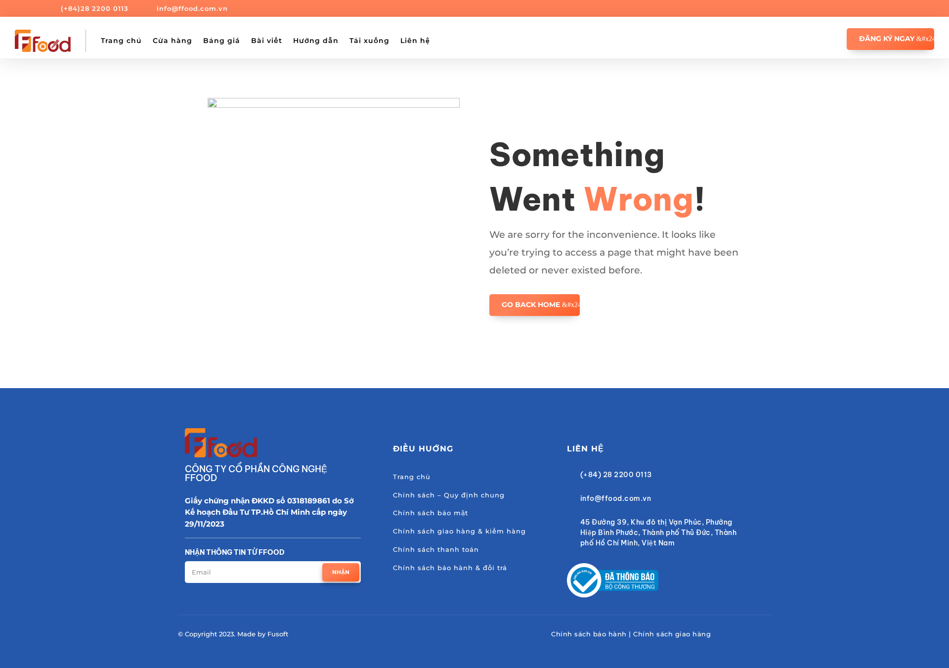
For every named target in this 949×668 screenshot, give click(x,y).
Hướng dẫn (316, 40)
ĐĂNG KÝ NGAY (886, 38)
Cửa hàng (172, 40)
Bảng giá (221, 40)
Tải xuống (369, 40)
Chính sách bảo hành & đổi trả (450, 568)
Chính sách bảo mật (430, 513)
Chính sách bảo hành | (592, 634)
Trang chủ (121, 40)
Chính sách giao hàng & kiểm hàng (459, 531)
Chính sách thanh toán (436, 549)
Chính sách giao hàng (672, 634)
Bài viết (266, 40)
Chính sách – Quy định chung (449, 495)
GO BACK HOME (531, 304)
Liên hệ (415, 40)
